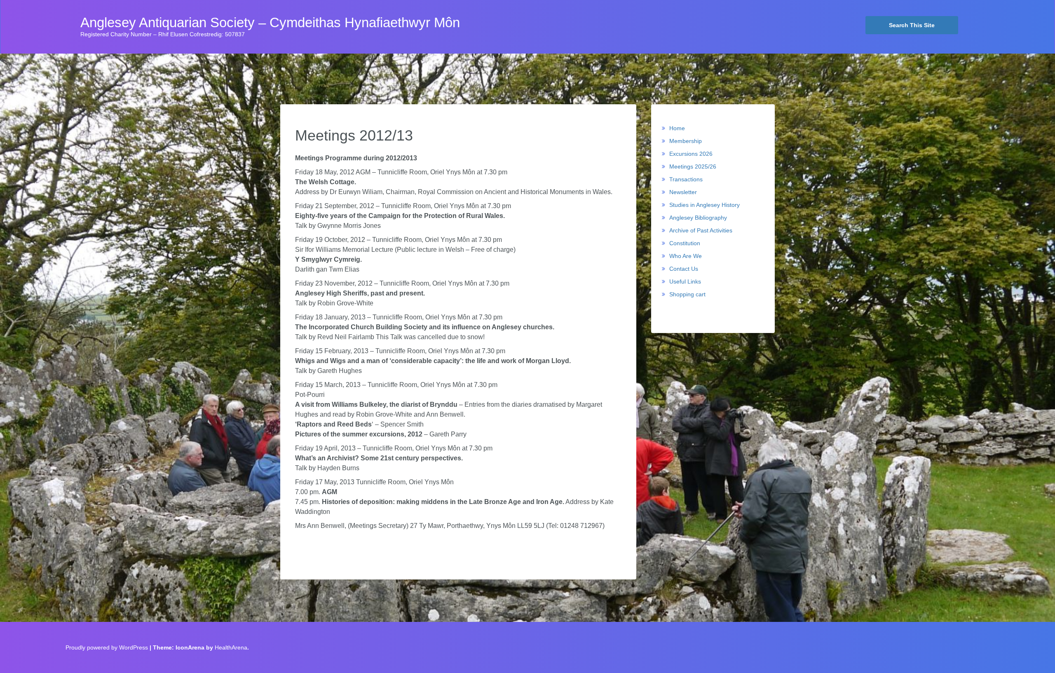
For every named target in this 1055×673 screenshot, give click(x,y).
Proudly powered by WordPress (107, 647)
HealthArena (231, 647)
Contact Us (683, 268)
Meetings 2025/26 (692, 166)
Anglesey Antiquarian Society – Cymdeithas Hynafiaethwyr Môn (270, 22)
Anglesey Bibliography (698, 217)
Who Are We (685, 256)
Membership (685, 141)
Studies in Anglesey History (704, 205)
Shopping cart (687, 294)
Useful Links (685, 281)
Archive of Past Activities (700, 230)
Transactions (686, 179)
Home (677, 128)
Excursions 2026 (691, 153)
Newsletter (683, 192)
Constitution (684, 243)
